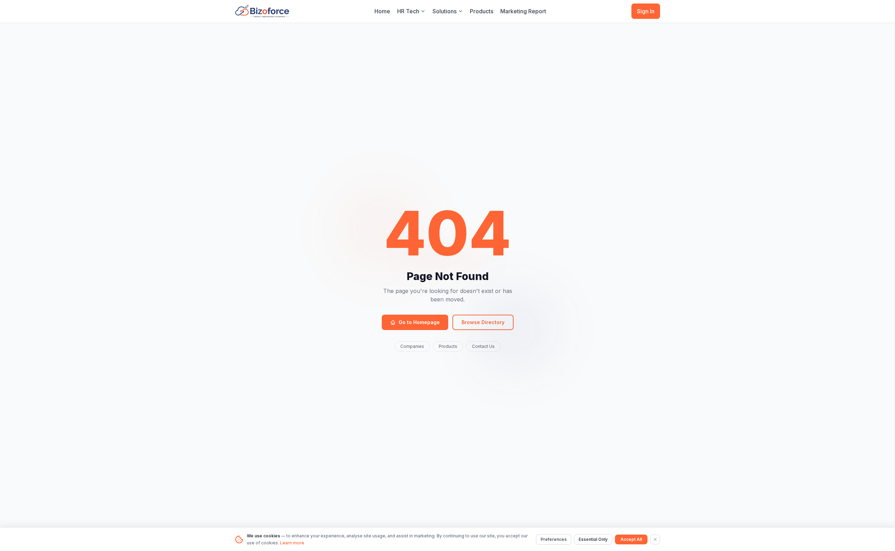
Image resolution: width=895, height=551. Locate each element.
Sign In (645, 11)
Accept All (631, 539)
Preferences (553, 539)
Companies (412, 346)
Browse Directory (482, 322)
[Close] (655, 539)
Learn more (292, 542)
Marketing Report (523, 11)
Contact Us (483, 346)
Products (481, 11)
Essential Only (593, 539)
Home (382, 11)
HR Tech (408, 11)
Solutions (444, 11)
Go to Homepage (419, 322)
